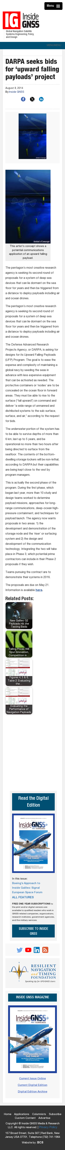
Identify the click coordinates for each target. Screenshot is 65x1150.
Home (7, 1114)
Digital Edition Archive (32, 1091)
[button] (54, 45)
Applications (21, 1114)
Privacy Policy (48, 1127)
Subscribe (55, 1114)
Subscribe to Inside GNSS (33, 931)
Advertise (44, 1118)
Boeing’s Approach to (26, 883)
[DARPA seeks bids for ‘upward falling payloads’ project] (32, 137)
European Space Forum (27, 892)
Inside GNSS (16, 92)
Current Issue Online (32, 1078)
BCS (40, 1142)
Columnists (39, 1114)
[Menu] (58, 6)
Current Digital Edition (32, 1085)
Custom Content (25, 1118)
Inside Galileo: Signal (26, 888)
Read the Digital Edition (33, 802)
